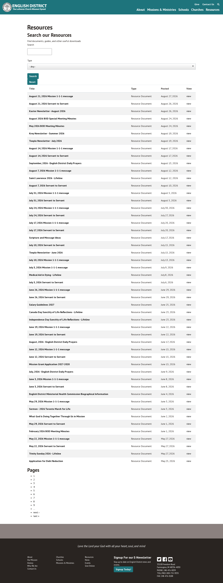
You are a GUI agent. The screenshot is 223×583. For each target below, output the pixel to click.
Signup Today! (123, 569)
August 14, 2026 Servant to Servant (48, 155)
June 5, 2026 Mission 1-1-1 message (49, 379)
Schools (183, 10)
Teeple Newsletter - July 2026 (45, 140)
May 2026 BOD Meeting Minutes (46, 125)
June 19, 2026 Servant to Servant (47, 334)
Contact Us (208, 4)
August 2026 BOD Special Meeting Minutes (52, 118)
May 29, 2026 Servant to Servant (47, 423)
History (30, 563)
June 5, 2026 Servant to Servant (46, 386)
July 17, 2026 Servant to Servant (46, 230)
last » (36, 516)
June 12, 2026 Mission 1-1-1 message (49, 349)
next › (36, 512)
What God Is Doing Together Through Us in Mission (57, 416)
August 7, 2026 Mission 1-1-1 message (50, 170)
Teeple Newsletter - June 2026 (46, 252)
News (87, 560)
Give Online (90, 566)
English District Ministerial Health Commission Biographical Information (68, 394)
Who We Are (32, 566)
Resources (212, 10)
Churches (197, 10)
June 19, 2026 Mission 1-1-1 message (49, 326)
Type (29, 60)
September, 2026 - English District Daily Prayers (55, 163)
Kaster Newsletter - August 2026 (47, 111)
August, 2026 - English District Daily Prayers (53, 341)
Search (30, 44)
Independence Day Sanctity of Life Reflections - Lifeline (59, 319)
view (188, 96)
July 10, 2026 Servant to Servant (46, 245)
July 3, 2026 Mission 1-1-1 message (48, 267)
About (141, 10)
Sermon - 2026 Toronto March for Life (49, 408)
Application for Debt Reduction (46, 461)
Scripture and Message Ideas (45, 237)
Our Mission (32, 560)
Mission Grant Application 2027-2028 (49, 364)
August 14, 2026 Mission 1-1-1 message (51, 148)
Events (88, 563)
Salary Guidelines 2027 (41, 304)
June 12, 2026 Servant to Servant (47, 356)
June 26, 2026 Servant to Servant (47, 297)
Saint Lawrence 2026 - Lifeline (46, 178)
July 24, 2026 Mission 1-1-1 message (49, 207)
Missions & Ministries (161, 10)
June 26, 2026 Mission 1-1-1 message (49, 289)
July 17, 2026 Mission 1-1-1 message (49, 222)
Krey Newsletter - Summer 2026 (46, 133)
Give (196, 4)
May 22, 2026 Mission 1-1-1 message (49, 438)
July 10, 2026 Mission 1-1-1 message (49, 259)
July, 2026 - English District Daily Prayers (51, 371)
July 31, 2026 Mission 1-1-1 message (49, 192)
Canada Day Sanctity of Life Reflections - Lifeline (56, 312)
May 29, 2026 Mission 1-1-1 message (49, 401)
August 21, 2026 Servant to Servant (48, 103)
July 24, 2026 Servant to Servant (46, 215)
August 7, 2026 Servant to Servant (48, 185)
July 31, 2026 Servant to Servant (46, 200)
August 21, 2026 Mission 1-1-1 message (51, 96)
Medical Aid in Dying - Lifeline (45, 274)
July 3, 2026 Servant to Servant (46, 282)
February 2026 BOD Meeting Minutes (49, 431)
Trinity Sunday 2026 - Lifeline (45, 453)
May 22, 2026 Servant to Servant (47, 446)
